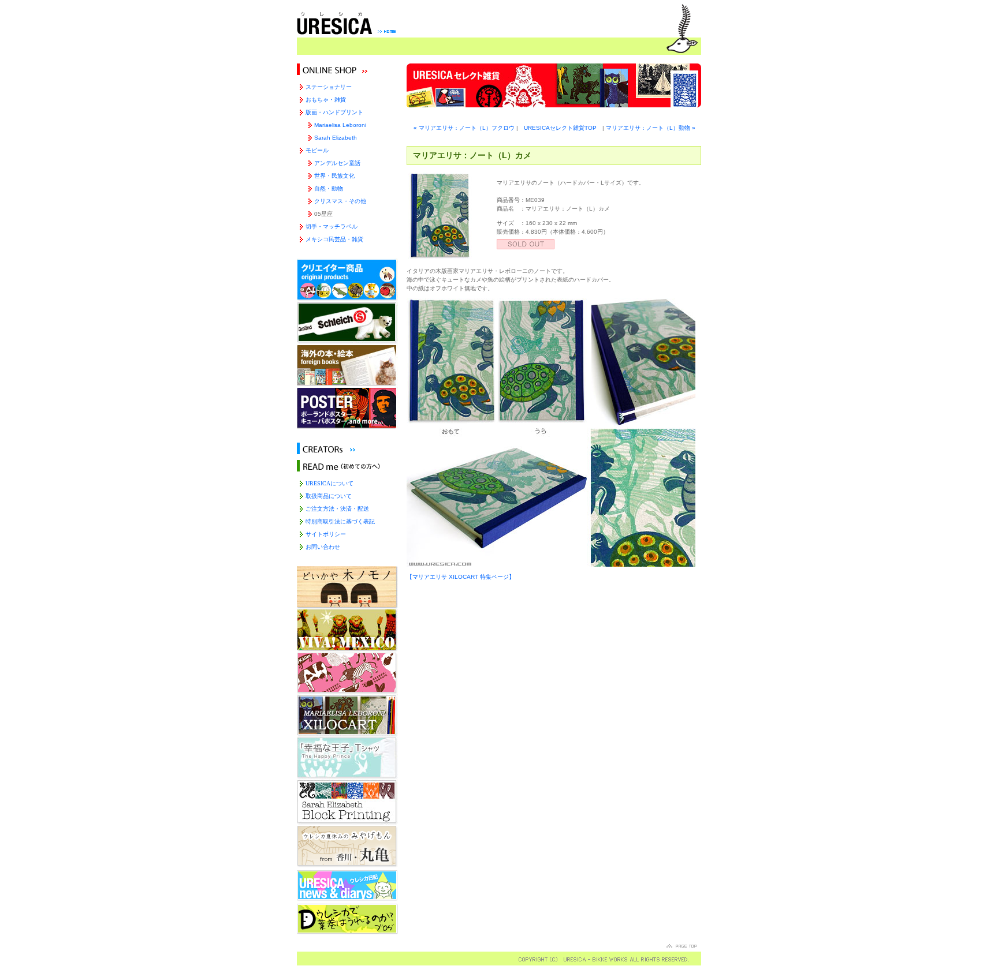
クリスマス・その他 (340, 201)
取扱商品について (329, 496)
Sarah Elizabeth (335, 137)
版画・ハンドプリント (334, 112)
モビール (317, 150)
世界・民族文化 (334, 176)
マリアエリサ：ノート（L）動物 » (650, 128)
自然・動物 (328, 188)
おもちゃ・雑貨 (326, 99)
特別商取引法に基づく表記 (340, 521)
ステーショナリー (329, 87)
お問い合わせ (323, 547)
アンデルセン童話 (337, 163)
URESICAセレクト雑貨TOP (560, 128)
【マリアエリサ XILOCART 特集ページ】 (461, 577)
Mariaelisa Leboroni (340, 125)
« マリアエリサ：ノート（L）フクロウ (464, 128)
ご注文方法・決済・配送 (337, 509)
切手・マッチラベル (332, 226)
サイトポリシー (326, 534)
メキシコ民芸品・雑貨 (334, 239)
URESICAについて (329, 483)
